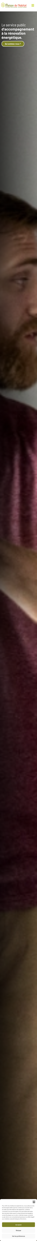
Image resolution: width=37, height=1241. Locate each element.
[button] (34, 1202)
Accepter (18, 1225)
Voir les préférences (18, 1236)
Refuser (18, 1230)
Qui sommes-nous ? (13, 44)
